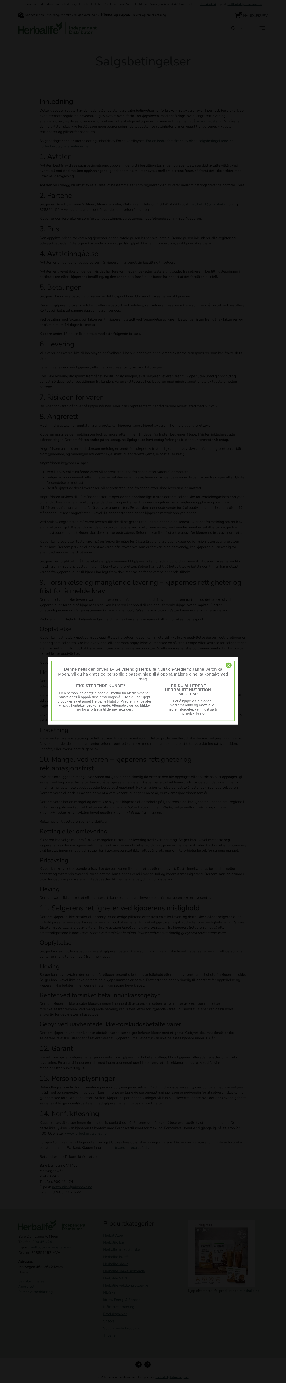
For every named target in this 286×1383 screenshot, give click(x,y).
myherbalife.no (192, 713)
